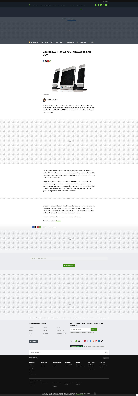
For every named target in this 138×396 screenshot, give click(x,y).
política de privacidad (90, 332)
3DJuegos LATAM (44, 383)
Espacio (59, 327)
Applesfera (31, 368)
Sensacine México (57, 383)
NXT (53, 105)
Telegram (101, 5)
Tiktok (98, 5)
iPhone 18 (62, 42)
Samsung (45, 333)
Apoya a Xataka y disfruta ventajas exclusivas (94, 346)
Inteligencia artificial (61, 333)
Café (77, 42)
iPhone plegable (55, 318)
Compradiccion (91, 368)
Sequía (51, 42)
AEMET (41, 42)
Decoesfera (90, 366)
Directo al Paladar (69, 364)
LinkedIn (99, 341)
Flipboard (48, 61)
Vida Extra (43, 366)
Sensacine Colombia (55, 385)
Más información (80, 394)
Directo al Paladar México (69, 383)
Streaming (31, 327)
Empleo (45, 336)
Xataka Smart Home (32, 371)
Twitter (108, 5)
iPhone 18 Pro (90, 318)
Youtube (106, 5)
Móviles (31, 330)
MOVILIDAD (64, 5)
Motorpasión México (79, 383)
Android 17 (63, 318)
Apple (30, 333)
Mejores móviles (70, 42)
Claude (69, 318)
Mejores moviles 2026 (44, 318)
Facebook (43, 61)
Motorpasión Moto (80, 366)
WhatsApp (96, 5)
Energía (45, 330)
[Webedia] (105, 1)
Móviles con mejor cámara (79, 318)
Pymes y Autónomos (102, 367)
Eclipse (92, 42)
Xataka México (32, 383)
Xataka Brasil (32, 385)
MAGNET (72, 5)
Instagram (103, 5)
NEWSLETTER (81, 5)
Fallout (56, 42)
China (46, 42)
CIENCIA (56, 5)
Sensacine (55, 364)
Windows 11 (59, 336)
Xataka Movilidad (61, 330)
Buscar (106, 352)
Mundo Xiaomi (32, 374)
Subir (105, 358)
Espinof (54, 366)
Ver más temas (33, 341)
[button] (52, 99)
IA (88, 42)
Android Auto (83, 42)
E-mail (50, 61)
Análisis (45, 327)
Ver (69, 265)
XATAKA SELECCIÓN (46, 5)
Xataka (30, 364)
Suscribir (93, 329)
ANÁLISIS (35, 5)
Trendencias (91, 364)
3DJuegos (43, 364)
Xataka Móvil (32, 366)
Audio (49, 227)
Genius (58, 221)
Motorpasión (79, 364)
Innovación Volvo (71, 18)
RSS (93, 341)
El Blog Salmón (103, 364)
